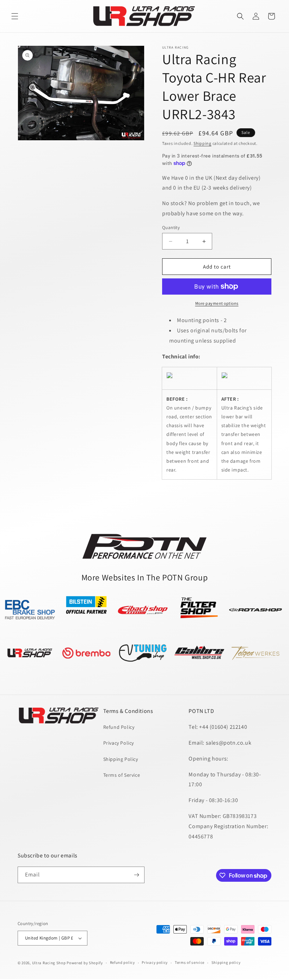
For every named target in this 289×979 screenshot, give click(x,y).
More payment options (217, 303)
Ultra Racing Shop (49, 962)
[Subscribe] (136, 875)
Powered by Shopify (85, 962)
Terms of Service (121, 775)
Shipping (202, 143)
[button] (15, 16)
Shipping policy (226, 962)
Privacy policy (155, 962)
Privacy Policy (118, 743)
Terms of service (189, 962)
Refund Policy (119, 727)
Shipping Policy (120, 759)
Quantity (171, 227)
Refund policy (122, 962)
